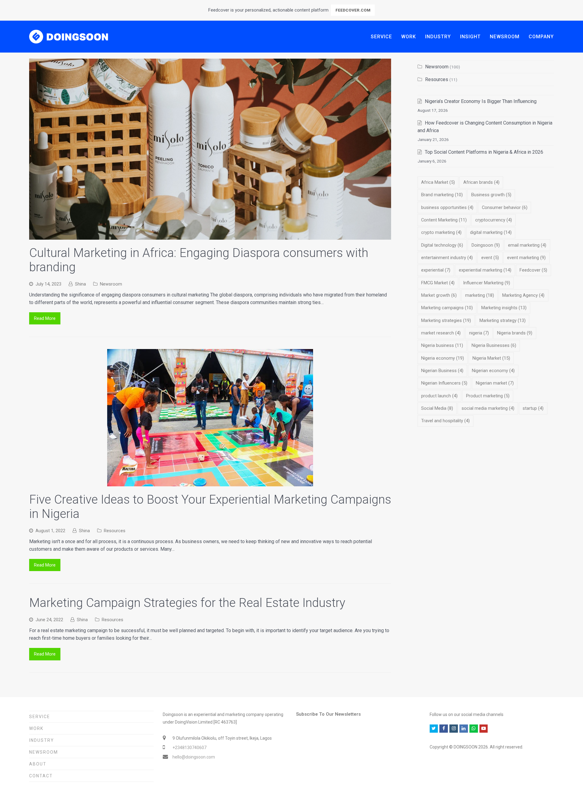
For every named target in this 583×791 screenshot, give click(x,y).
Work (36, 728)
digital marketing (491, 232)
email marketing (527, 245)
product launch (439, 396)
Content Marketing (444, 220)
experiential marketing (485, 270)
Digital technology (442, 245)
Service (39, 716)
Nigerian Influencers (444, 383)
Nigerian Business (442, 370)
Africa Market (438, 182)
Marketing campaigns (447, 307)
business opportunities (447, 207)
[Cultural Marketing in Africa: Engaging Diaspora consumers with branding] (210, 236)
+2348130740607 (189, 747)
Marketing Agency (523, 295)
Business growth (491, 194)
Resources (114, 530)
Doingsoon (486, 245)
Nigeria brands (514, 333)
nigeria (479, 333)
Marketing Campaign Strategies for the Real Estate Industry (187, 603)
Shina (80, 284)
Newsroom (111, 284)
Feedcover (533, 270)
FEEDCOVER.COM (353, 10)
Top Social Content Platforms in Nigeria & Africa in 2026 (484, 152)
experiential (435, 270)
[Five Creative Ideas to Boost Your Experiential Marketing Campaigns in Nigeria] (210, 482)
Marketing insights (504, 307)
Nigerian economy (493, 370)
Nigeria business (442, 345)
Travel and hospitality (445, 420)
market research (441, 333)
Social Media (437, 408)
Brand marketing (442, 194)
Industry (41, 740)
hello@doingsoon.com (193, 757)
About (37, 764)
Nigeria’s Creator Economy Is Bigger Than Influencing (481, 101)
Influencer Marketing (486, 283)
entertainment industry (447, 257)
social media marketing (488, 408)
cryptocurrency (493, 220)
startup (533, 408)
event (490, 257)
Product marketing (488, 396)
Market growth (439, 295)
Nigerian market (495, 383)
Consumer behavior (504, 207)
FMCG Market (438, 283)
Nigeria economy (442, 358)
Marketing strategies (446, 320)
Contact (41, 775)
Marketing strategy (502, 320)
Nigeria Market (491, 358)
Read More (45, 318)
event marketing (526, 257)
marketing (479, 295)
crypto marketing (441, 232)
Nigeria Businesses (494, 345)
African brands (481, 182)
